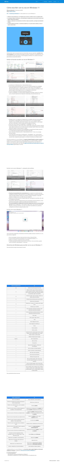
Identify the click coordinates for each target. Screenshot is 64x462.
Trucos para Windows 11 (12, 453)
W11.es (6, 1)
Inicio (36, 1)
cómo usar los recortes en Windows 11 (28, 450)
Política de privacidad (52, 460)
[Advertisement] (25, 152)
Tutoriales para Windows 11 (14, 13)
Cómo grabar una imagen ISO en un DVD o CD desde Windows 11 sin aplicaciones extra (22, 455)
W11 (7, 13)
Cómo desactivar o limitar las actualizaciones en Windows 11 (18, 454)
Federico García (12, 11)
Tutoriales (40, 1)
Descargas (45, 1)
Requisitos (50, 1)
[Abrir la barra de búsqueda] (58, 1)
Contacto (55, 1)
